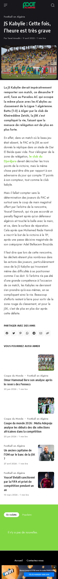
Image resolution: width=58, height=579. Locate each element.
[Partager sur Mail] (41, 333)
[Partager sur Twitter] (14, 333)
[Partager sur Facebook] (7, 333)
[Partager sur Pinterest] (20, 333)
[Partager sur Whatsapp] (27, 333)
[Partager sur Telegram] (34, 333)
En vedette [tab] (11, 514)
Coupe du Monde (13, 376)
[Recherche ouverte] (52, 5)
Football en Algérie (14, 17)
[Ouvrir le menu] (5, 5)
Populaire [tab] (27, 514)
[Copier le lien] (47, 333)
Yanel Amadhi (14, 38)
